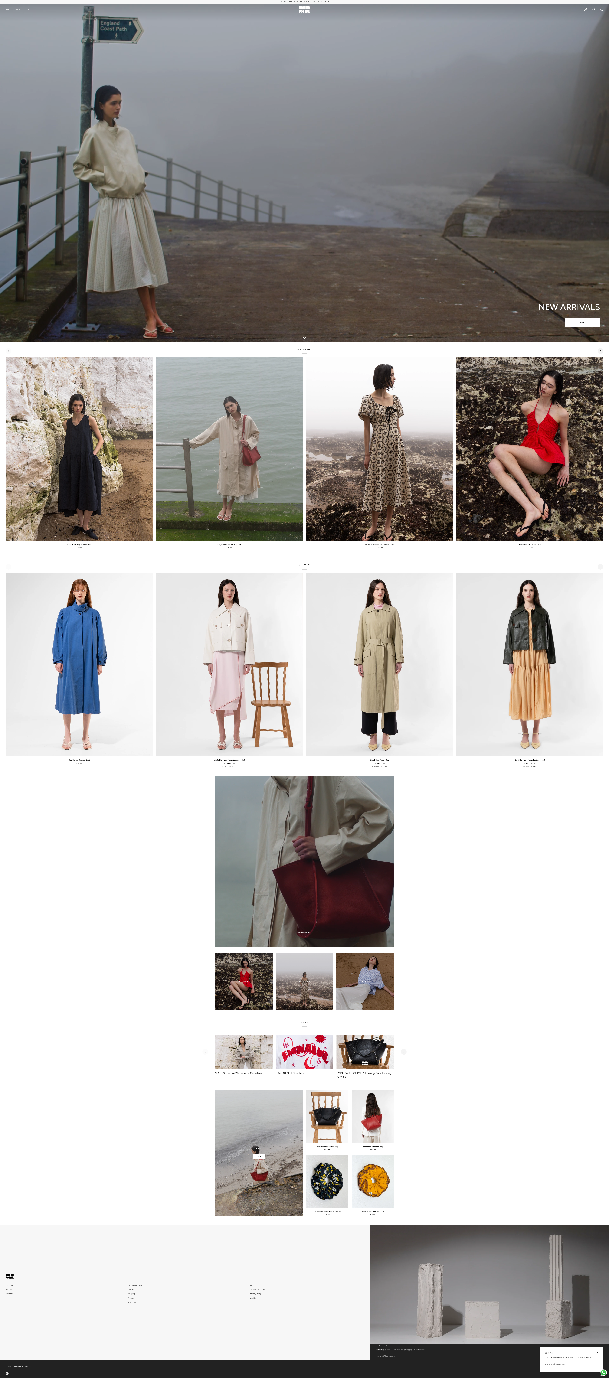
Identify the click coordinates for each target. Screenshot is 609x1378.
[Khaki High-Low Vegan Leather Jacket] (529, 664)
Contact (131, 1289)
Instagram (9, 1289)
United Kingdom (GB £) (18, 1366)
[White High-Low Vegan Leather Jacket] (229, 664)
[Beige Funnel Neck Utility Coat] (229, 449)
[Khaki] (224, 768)
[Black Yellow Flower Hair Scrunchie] (327, 1181)
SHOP (582, 322)
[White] (229, 768)
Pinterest (9, 1294)
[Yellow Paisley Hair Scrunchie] (373, 1181)
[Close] (599, 1352)
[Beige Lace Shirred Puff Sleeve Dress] (379, 449)
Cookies (253, 1298)
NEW (259, 1156)
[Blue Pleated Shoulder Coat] (79, 664)
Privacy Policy (255, 1294)
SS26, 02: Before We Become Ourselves (238, 1073)
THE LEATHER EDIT (304, 932)
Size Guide (132, 1302)
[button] (9, 9)
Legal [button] (253, 1285)
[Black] (234, 768)
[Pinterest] (7, 1373)
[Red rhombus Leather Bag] (373, 1116)
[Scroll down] (304, 337)
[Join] (595, 1363)
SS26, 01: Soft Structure (290, 1073)
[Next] (600, 351)
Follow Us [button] (11, 1285)
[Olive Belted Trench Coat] (379, 664)
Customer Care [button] (135, 1285)
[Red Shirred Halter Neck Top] (529, 449)
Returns (131, 1298)
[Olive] (382, 768)
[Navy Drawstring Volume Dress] (79, 449)
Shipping (131, 1294)
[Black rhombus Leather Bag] (327, 1116)
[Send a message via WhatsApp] (603, 1372)
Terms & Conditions (257, 1289)
